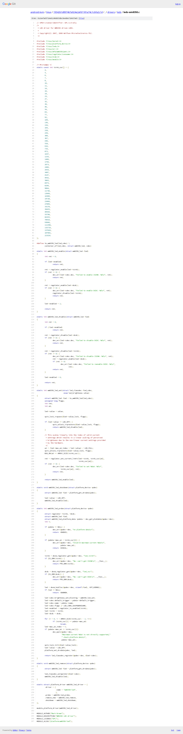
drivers (111, 12)
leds (119, 12)
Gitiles (15, 730)
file (82, 18)
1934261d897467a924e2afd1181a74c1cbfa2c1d (78, 12)
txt (172, 730)
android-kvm (37, 12)
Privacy (22, 730)
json (179, 730)
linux (48, 12)
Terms (28, 730)
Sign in (178, 4)
